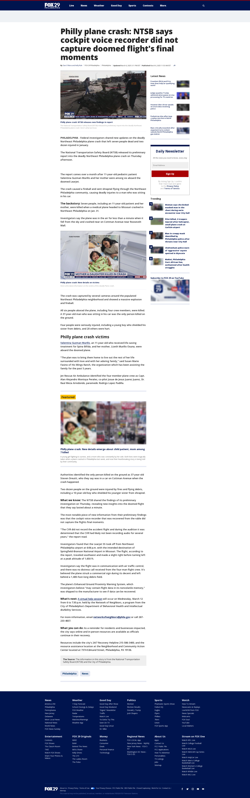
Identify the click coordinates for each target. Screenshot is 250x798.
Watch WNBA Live (189, 771)
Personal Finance (107, 749)
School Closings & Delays (83, 707)
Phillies (157, 716)
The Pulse (76, 762)
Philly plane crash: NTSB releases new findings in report (86, 122)
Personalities (160, 756)
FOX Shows (49, 743)
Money (104, 736)
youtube (198, 789)
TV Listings (159, 759)
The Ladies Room (79, 759)
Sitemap (158, 765)
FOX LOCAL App (134, 740)
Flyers (157, 713)
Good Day (105, 700)
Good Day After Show (109, 704)
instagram (193, 789)
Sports (158, 700)
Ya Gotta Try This (107, 719)
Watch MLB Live (189, 749)
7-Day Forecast (78, 704)
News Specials (188, 713)
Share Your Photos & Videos (54, 757)
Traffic (102, 713)
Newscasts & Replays (191, 707)
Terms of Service (171, 188)
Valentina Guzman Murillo (75, 342)
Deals (102, 746)
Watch (185, 700)
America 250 (50, 704)
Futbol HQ (159, 707)
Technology (105, 752)
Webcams (186, 716)
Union (157, 722)
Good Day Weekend (108, 707)
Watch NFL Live (188, 740)
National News (51, 722)
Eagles (157, 710)
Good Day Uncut (107, 726)
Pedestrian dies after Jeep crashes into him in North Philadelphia (161, 118)
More (163, 5)
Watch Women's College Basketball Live (192, 767)
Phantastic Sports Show (165, 704)
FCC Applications (162, 749)
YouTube (185, 722)
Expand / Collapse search (203, 6)
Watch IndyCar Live (190, 757)
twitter (187, 789)
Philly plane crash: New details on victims (79, 282)
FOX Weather (77, 710)
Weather (77, 700)
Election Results (133, 707)
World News (50, 726)
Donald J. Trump (134, 710)
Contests (48, 740)
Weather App (77, 722)
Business (103, 740)
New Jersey (49, 713)
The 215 (75, 756)
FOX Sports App (161, 726)
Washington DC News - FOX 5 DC (137, 753)
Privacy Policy (173, 186)
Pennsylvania (50, 710)
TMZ (47, 749)
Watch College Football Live (191, 744)
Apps (157, 740)
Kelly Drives (77, 752)
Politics (131, 700)
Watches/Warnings (80, 719)
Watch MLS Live (188, 774)
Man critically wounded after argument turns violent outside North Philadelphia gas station (163, 131)
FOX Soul (186, 719)
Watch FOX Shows (52, 752)
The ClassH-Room (52, 746)
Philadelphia (106, 65)
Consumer (104, 743)
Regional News (136, 736)
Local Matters (188, 726)
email (203, 789)
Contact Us (159, 743)
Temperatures (78, 716)
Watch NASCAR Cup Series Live (193, 753)
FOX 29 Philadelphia (92, 65)
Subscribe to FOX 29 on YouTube (167, 278)
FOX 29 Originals (81, 736)
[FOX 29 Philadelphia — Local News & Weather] (53, 5)
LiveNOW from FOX (190, 710)
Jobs (156, 762)
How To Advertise (162, 752)
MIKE (74, 740)
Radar (74, 713)
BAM (74, 743)
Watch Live (104, 716)
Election (130, 704)
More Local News (52, 719)
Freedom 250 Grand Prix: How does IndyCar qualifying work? (163, 83)
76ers (157, 719)
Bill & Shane (77, 749)
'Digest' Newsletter (108, 710)
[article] (103, 423)
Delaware (49, 716)
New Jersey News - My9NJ (138, 743)
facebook (182, 789)
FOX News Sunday (52, 729)
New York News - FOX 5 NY (137, 747)
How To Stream (188, 704)
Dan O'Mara (67, 65)
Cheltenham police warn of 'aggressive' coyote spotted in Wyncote (177, 251)
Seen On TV (105, 722)
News (85, 673)
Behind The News (79, 746)
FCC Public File (161, 746)
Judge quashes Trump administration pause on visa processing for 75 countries (162, 95)
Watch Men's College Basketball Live (191, 761)
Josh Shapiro (132, 713)
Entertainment (53, 736)
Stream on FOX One (193, 736)
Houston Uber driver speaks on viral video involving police (162, 106)
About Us (160, 736)
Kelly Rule (78, 65)
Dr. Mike (103, 729)
